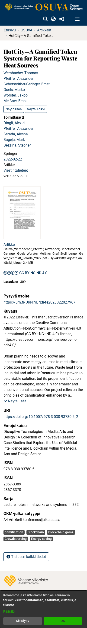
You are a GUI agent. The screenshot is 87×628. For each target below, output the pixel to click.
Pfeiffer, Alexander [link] (18, 78)
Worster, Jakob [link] (15, 95)
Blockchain (36, 532)
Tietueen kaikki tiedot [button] (28, 557)
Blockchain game (61, 532)
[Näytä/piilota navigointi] (77, 19)
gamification (14, 532)
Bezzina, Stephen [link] (17, 145)
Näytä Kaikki (36, 109)
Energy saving (41, 539)
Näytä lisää (14, 109)
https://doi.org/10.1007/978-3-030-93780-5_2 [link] (40, 416)
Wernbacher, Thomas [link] (20, 73)
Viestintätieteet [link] (15, 170)
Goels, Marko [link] (14, 89)
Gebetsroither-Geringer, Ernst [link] (26, 84)
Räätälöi (9, 611)
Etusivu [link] (10, 30)
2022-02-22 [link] (12, 159)
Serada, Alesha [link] (15, 134)
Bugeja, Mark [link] (14, 139)
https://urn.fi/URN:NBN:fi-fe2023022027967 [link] (39, 302)
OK (63, 621)
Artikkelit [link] (44, 30)
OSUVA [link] (26, 30)
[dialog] (43, 609)
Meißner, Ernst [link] (15, 101)
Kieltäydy (22, 621)
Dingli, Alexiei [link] (14, 123)
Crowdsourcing (16, 539)
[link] (43, 7)
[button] (45, 19)
